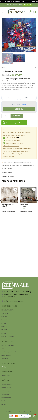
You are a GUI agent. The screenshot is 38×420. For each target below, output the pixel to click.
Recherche (4, 358)
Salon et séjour (6, 387)
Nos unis (4, 316)
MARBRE (4, 330)
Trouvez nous (5, 375)
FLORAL (3, 323)
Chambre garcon (6, 397)
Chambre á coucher (7, 384)
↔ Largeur (5, 94)
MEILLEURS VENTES (7, 310)
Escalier (3, 401)
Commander (16, 116)
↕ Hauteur (23, 94)
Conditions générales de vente (10, 352)
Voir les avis (27, 4)
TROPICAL (4, 313)
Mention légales (6, 355)
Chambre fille (5, 394)
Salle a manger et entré (8, 391)
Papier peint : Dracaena (24, 205)
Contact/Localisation (7, 336)
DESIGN (4, 326)
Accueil (3, 67)
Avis (2, 348)
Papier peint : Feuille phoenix (8, 205)
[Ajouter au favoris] (15, 189)
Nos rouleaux (5, 320)
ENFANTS (4, 333)
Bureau (3, 404)
